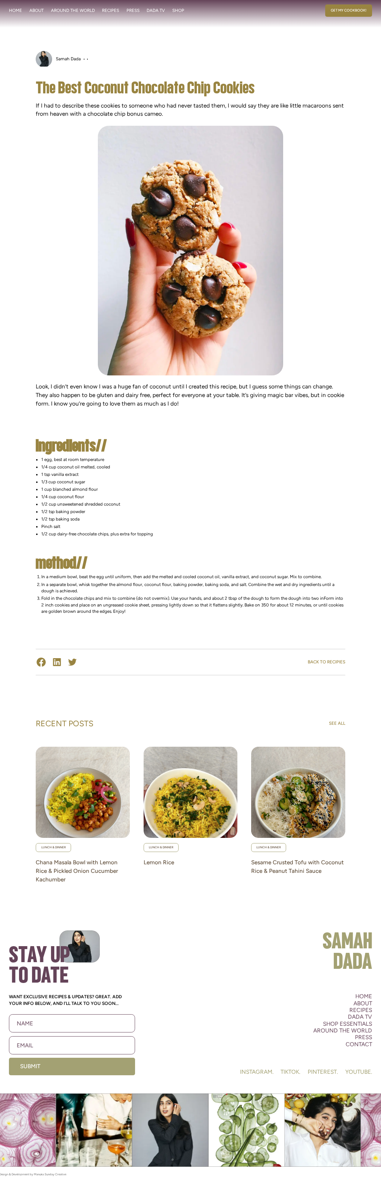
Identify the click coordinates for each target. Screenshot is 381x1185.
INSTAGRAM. (256, 1072)
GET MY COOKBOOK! (348, 10)
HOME (363, 996)
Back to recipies (326, 661)
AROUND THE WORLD (73, 10)
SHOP (178, 10)
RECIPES (110, 10)
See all (337, 723)
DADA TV (156, 10)
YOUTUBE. (358, 1072)
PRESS (133, 10)
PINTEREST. (323, 1072)
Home (15, 10)
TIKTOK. (290, 1072)
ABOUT (36, 10)
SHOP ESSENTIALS (347, 1024)
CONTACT (359, 1044)
